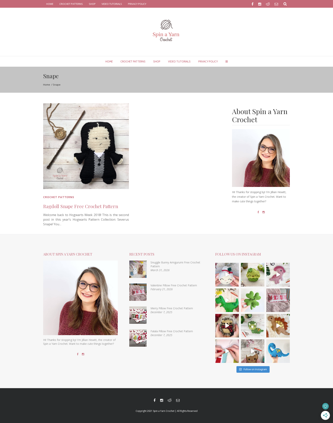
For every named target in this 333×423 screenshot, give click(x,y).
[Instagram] (264, 212)
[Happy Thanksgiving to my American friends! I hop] (252, 325)
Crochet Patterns (58, 197)
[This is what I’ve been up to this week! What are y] (227, 351)
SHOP (92, 4)
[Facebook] (258, 212)
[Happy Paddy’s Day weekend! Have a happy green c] (252, 274)
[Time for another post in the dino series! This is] (278, 351)
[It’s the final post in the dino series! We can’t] (278, 325)
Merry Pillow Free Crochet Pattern (172, 308)
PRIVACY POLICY (137, 4)
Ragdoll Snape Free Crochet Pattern (80, 206)
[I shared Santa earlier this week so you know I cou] (227, 274)
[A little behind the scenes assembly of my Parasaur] (278, 274)
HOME (49, 4)
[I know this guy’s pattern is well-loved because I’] (252, 351)
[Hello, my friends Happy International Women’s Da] (252, 300)
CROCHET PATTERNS (71, 4)
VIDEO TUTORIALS (112, 4)
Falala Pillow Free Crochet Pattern (172, 331)
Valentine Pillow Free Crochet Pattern (174, 285)
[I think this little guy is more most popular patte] (227, 325)
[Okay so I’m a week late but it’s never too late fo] (278, 300)
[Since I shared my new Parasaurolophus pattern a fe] (227, 300)
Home (46, 84)
